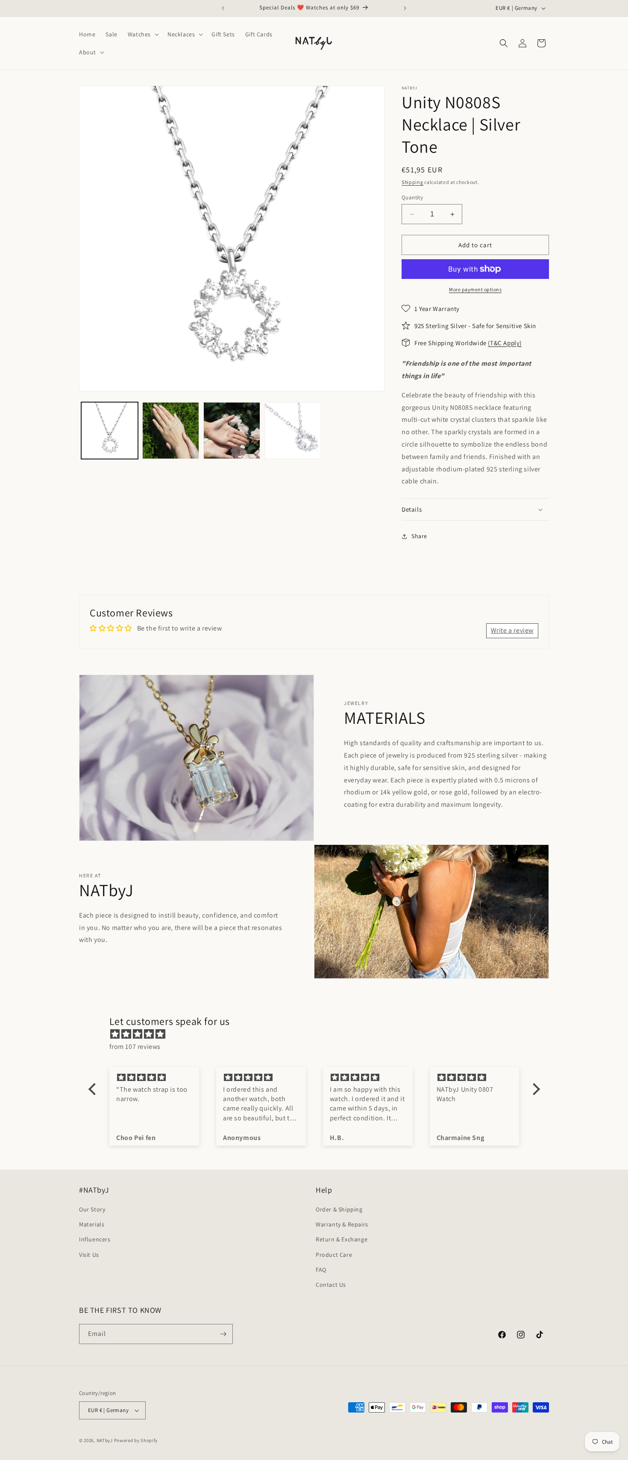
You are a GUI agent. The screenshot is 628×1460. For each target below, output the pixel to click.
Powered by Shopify (136, 1440)
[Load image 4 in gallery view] (292, 430)
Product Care (334, 1255)
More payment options (475, 289)
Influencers (95, 1239)
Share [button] (419, 536)
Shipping (412, 182)
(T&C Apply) (505, 343)
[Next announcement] (405, 8)
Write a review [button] (512, 630)
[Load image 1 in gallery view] (109, 430)
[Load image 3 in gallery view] (231, 430)
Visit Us (89, 1255)
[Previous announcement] (223, 8)
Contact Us (331, 1284)
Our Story (92, 1209)
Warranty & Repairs (342, 1224)
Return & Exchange (341, 1239)
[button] (142, 34)
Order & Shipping (339, 1209)
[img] (318, 1034)
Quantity (412, 197)
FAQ (321, 1269)
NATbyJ (105, 1440)
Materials (91, 1224)
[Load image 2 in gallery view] (170, 430)
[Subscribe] (223, 1334)
